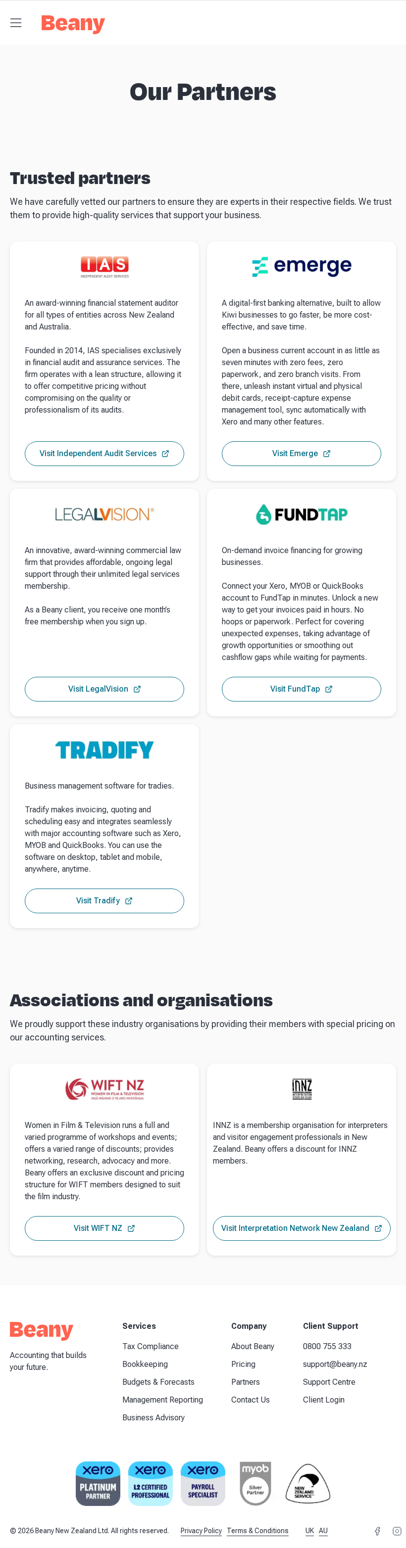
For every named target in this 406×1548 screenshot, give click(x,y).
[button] (16, 23)
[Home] (73, 27)
